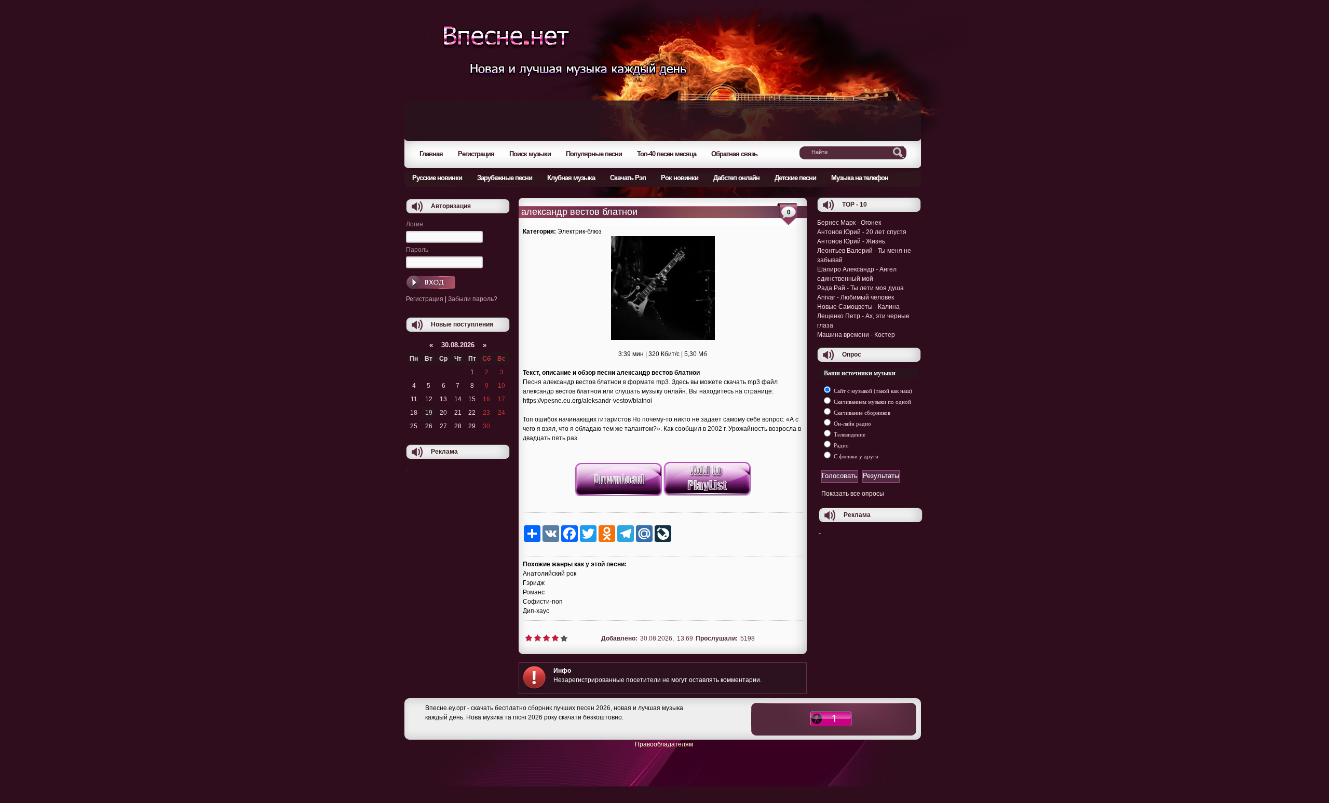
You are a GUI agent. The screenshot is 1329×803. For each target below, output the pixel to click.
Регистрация (424, 299)
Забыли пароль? (472, 299)
